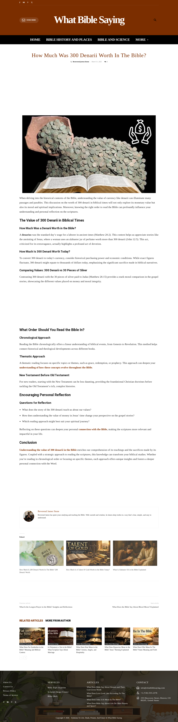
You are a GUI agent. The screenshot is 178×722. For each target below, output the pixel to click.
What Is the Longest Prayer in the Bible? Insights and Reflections (45, 607)
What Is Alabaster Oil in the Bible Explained (129, 570)
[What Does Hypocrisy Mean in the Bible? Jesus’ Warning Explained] (117, 636)
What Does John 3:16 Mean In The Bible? (104, 700)
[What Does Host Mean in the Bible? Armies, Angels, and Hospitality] (89, 636)
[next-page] (25, 657)
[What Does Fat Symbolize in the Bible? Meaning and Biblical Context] (32, 636)
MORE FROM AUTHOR (58, 620)
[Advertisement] (89, 96)
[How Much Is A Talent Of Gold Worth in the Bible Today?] (88, 553)
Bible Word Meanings (83, 644)
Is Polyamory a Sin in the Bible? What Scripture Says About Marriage (60, 649)
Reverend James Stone (81, 62)
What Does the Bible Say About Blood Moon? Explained (135, 607)
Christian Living (53, 644)
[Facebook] (19, 2)
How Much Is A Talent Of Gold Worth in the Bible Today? (88, 570)
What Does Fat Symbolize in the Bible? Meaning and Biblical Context (31, 649)
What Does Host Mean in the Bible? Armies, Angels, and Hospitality (86, 649)
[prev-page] (21, 657)
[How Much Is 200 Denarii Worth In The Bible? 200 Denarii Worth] (41, 553)
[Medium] (23, 2)
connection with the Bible (93, 429)
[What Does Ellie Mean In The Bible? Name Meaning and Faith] (146, 636)
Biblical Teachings (26, 644)
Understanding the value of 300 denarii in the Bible (48, 449)
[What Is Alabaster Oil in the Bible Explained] (135, 553)
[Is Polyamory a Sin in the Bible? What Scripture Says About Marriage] (60, 636)
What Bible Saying (115, 718)
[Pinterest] (27, 2)
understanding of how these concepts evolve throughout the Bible (55, 367)
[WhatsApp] (98, 67)
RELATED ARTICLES (31, 620)
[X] (31, 2)
